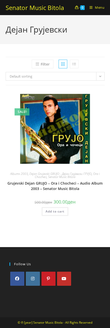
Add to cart (55, 211)
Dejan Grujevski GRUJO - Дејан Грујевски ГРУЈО (60, 174)
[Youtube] (64, 279)
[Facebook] (17, 279)
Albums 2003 (19, 174)
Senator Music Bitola (35, 7)
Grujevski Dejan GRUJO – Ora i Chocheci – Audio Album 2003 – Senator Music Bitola (55, 186)
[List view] (74, 64)
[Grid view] (63, 64)
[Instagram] (33, 279)
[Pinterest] (48, 279)
